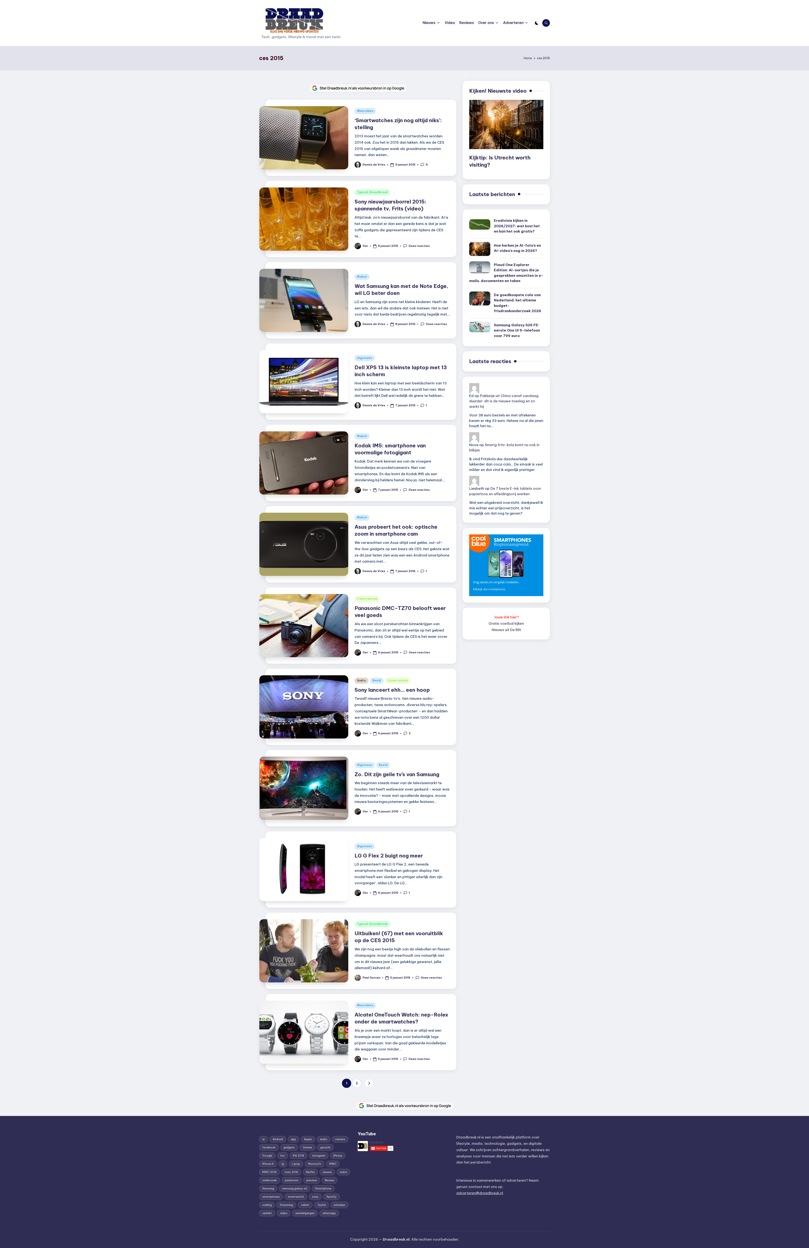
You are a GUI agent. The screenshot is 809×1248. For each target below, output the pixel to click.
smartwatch (296, 1196)
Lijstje (296, 1163)
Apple (308, 1139)
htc (282, 1155)
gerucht (325, 1147)
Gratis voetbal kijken (506, 623)
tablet (305, 1205)
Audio (361, 680)
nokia (343, 1172)
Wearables (365, 110)
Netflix (310, 1172)
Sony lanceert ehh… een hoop (392, 690)
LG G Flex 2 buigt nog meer (389, 855)
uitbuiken (339, 1205)
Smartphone (323, 1188)
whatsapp (329, 1213)
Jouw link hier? (506, 617)
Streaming (286, 1205)
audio (323, 1139)
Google (267, 1155)
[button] (369, 1083)
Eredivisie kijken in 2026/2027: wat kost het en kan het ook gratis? (517, 226)
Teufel (321, 1205)
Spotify (332, 1196)
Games (307, 1147)
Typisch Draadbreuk (372, 192)
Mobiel (362, 276)
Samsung (268, 1188)
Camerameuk (367, 598)
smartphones (271, 1196)
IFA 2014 (298, 1155)
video (283, 1213)
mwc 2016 (291, 1172)
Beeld (376, 680)
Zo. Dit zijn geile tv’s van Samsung (397, 774)
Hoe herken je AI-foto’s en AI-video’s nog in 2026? (517, 248)
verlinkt (267, 1213)
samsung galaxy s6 (294, 1188)
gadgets (289, 1147)
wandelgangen (305, 1213)
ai (263, 1139)
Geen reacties (419, 245)
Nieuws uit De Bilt (506, 629)
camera (340, 1139)
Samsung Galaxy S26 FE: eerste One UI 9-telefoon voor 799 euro (517, 330)
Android (278, 1139)
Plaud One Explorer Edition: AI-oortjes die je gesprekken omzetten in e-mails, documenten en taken (506, 272)
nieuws (327, 1172)
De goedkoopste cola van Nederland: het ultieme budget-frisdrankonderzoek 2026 (517, 303)
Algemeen (364, 358)
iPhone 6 (268, 1163)
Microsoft (314, 1163)
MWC (332, 1163)
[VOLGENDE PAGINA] (369, 1083)
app (293, 1139)
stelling (267, 1205)
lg (283, 1163)
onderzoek (269, 1180)
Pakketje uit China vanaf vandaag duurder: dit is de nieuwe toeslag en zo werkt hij (503, 401)
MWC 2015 (269, 1172)
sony (315, 1196)
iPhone (337, 1155)
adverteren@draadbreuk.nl (479, 1193)
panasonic (292, 1180)
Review (329, 1180)
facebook (269, 1147)
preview (312, 1180)
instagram (318, 1155)
